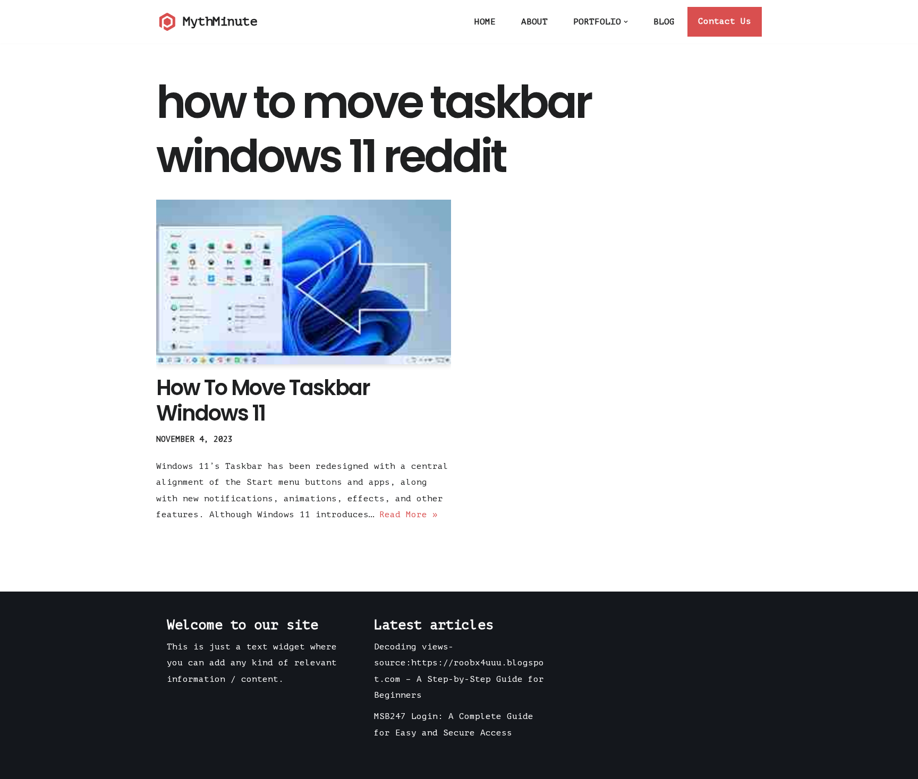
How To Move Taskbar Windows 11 (263, 400)
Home (485, 22)
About (534, 22)
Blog (664, 22)
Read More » (408, 514)
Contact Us (724, 21)
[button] (626, 22)
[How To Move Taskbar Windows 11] (303, 282)
